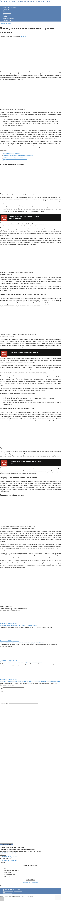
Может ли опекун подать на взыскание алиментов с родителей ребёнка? (22, 643)
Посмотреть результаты (30, 883)
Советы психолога (8, 20)
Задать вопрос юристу (10, 7)
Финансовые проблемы (12, 870)
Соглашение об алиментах (11, 161)
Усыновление (7, 13)
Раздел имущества (9, 15)
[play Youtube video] (30, 587)
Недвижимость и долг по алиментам (14, 157)
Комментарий (4, 703)
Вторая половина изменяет (13, 869)
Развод (5, 16)
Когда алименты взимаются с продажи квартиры (18, 155)
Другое (7, 876)
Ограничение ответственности (12, 889)
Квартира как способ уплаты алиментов (15, 159)
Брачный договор (8, 18)
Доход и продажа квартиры (11, 153)
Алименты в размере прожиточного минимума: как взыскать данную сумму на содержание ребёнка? (30, 681)
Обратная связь (7, 893)
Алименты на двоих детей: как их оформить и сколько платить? (19, 625)
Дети (4, 11)
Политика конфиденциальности (12, 891)
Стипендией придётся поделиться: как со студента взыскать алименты (21, 662)
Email (1, 691)
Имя (1, 688)
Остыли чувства (10, 874)
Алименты (6, 9)
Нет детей (8, 872)
